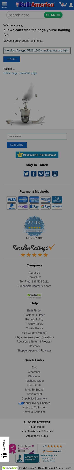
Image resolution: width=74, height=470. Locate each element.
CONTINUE (37, 259)
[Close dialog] (68, 201)
